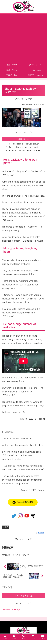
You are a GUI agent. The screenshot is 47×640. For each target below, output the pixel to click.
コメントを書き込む (23, 595)
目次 (20, 139)
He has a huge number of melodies (24, 150)
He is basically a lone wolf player (23, 144)
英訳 (6, 527)
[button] (42, 434)
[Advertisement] (23, 37)
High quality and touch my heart (23, 147)
